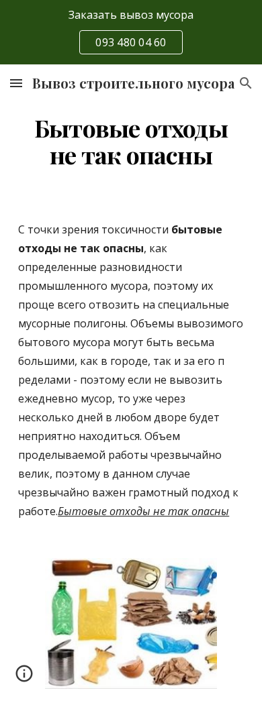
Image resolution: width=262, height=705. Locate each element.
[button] (16, 82)
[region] (131, 32)
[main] (131, 141)
